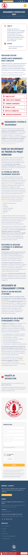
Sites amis (5, 533)
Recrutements (6, 538)
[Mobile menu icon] (25, 5)
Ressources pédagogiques (9, 536)
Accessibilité (6, 526)
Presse (4, 528)
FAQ (4, 531)
